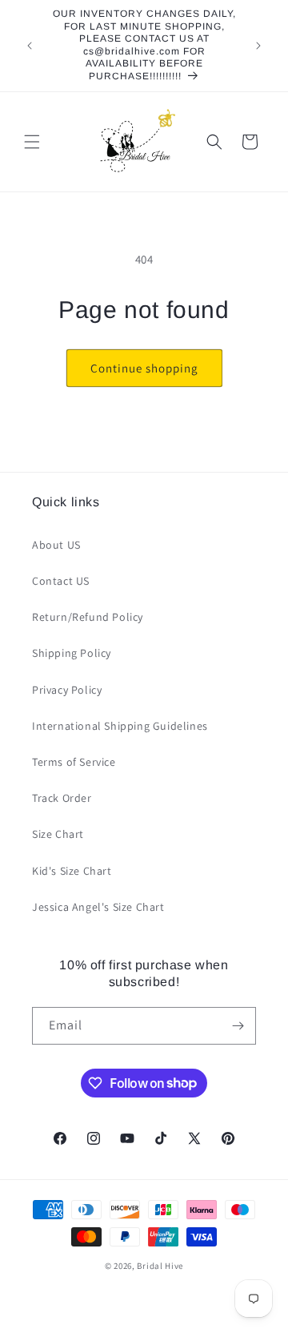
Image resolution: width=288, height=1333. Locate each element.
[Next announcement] (258, 45)
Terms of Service (74, 762)
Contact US (61, 581)
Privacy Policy (67, 690)
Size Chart (58, 834)
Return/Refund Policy (87, 617)
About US (56, 545)
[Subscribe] (237, 1026)
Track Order (62, 798)
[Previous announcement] (29, 45)
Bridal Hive (160, 1265)
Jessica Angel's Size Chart (98, 907)
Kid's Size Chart (72, 871)
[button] (32, 141)
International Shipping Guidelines (120, 726)
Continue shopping (144, 368)
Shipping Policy (71, 653)
